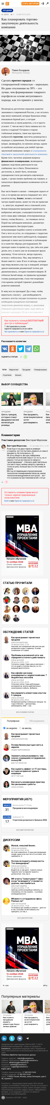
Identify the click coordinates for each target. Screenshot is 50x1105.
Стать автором (30, 4)
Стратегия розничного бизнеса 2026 (30, 820)
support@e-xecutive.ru (19, 1067)
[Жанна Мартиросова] (6, 591)
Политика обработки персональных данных (18, 1055)
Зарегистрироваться (34, 331)
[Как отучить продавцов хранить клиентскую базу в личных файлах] (11, 1006)
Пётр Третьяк (17, 776)
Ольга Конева (17, 787)
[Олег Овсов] (26, 609)
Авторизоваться (12, 331)
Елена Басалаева (19, 848)
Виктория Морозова (36, 440)
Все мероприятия (25, 830)
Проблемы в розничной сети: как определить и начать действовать (28, 656)
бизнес (18, 375)
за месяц (26, 728)
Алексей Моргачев (19, 643)
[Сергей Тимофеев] (35, 609)
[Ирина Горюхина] (16, 591)
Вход (42, 3)
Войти (7, 501)
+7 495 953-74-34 (29, 1072)
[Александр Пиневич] (16, 600)
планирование (40, 370)
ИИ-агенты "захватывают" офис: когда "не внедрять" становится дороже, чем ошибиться (27, 881)
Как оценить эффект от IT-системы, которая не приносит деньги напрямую (29, 771)
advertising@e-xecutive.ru (18, 1063)
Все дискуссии (25, 918)
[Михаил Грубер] (6, 618)
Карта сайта (6, 1069)
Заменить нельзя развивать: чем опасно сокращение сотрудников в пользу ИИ (28, 758)
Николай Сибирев (19, 886)
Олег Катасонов (18, 904)
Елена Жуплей (17, 660)
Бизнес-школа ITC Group (22, 805)
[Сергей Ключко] (35, 600)
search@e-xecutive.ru (25, 1058)
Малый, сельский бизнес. (23, 845)
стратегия (7, 375)
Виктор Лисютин (19, 763)
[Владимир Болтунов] (35, 591)
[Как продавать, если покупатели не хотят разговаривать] (33, 1006)
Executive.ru (5, 1049)
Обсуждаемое (36, 721)
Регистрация (47, 3)
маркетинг (13, 370)
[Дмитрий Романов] (26, 591)
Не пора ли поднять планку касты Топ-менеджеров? (27, 862)
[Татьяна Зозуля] (26, 600)
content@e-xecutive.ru (18, 1065)
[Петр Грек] (6, 600)
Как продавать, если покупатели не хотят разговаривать (32, 1020)
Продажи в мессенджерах (25, 808)
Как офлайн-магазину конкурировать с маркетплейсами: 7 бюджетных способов (29, 675)
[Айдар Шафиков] (6, 609)
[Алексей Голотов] (16, 618)
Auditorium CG (18, 817)
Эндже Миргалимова (20, 750)
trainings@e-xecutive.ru (29, 1060)
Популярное (13, 721)
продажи (26, 370)
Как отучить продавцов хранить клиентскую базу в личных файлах (11, 1022)
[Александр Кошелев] (16, 609)
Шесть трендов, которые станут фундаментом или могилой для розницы (10, 419)
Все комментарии (25, 712)
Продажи (5, 412)
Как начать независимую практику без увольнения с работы (28, 783)
